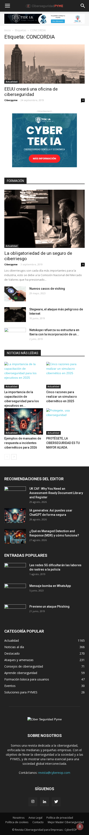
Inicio (7, 30)
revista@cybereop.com (54, 773)
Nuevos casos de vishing (47, 288)
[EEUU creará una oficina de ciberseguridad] (44, 64)
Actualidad (11, 81)
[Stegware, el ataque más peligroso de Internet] (15, 314)
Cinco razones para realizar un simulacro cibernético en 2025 (61, 396)
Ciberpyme (10, 100)
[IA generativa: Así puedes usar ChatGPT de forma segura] (15, 515)
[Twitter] (56, 801)
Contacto (38, 822)
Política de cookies (16, 822)
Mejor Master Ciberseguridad (66, 822)
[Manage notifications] (79, 826)
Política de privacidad (59, 817)
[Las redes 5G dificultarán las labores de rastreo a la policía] (15, 570)
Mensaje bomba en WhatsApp (50, 586)
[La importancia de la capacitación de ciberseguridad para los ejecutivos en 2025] (23, 375)
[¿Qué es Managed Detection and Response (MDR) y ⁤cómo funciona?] (15, 536)
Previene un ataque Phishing (49, 606)
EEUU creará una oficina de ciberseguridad (31, 91)
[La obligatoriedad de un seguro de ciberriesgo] (44, 219)
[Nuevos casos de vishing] (15, 293)
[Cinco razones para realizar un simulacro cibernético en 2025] (65, 375)
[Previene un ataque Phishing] (15, 611)
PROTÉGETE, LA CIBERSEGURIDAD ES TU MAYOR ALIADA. (63, 443)
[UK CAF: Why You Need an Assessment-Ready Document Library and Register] (15, 494)
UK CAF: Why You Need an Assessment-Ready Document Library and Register (56, 493)
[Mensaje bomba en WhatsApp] (15, 591)
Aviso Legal (35, 817)
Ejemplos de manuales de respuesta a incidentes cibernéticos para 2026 (22, 443)
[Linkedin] (44, 801)
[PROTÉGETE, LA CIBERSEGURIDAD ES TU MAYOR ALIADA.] (65, 421)
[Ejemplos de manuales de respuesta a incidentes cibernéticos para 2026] (23, 421)
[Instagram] (33, 801)
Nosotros (18, 817)
